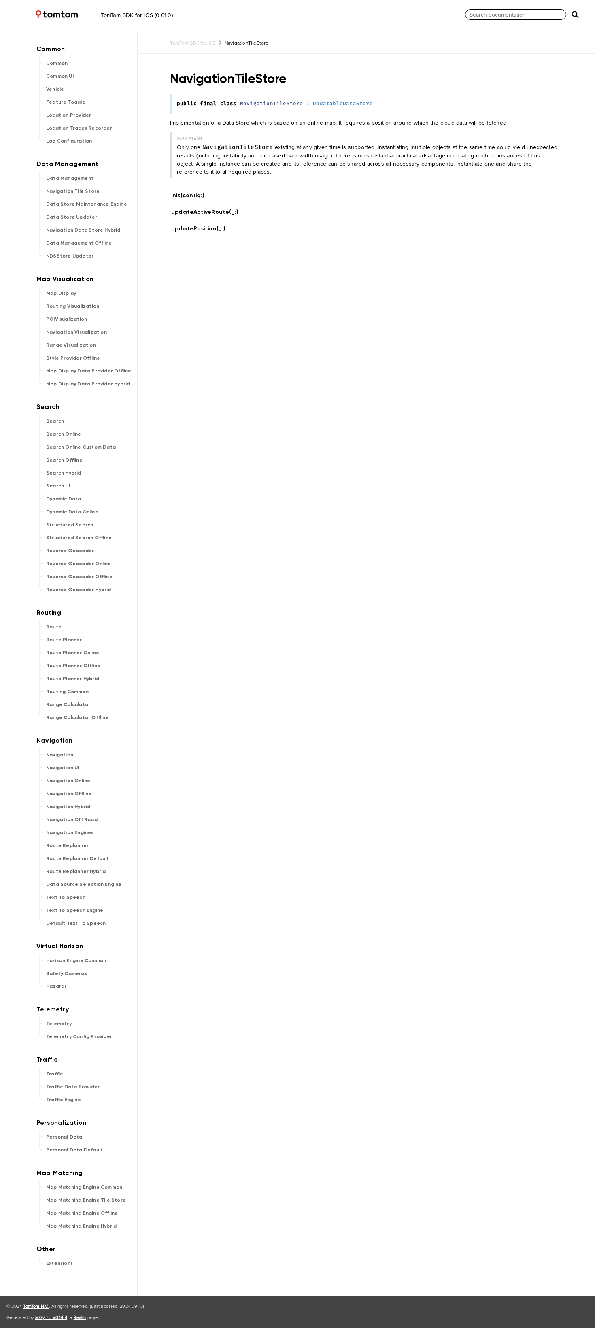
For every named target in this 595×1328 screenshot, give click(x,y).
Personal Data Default (74, 1150)
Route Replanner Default (77, 858)
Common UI (60, 76)
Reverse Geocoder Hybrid (78, 589)
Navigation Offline (69, 793)
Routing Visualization (72, 306)
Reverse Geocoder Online (78, 563)
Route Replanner (67, 845)
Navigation (59, 755)
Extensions (59, 1263)
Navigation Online (68, 780)
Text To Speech (65, 897)
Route (54, 627)
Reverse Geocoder (70, 550)
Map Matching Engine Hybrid (81, 1226)
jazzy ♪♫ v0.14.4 (51, 1317)
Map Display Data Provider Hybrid (88, 384)
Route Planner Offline (73, 665)
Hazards (56, 986)
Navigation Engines (70, 832)
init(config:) (191, 195)
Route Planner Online (72, 652)
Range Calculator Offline (77, 717)
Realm (80, 1317)
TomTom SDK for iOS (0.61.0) (136, 15)
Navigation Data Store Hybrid (83, 230)
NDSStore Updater (70, 256)
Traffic (54, 1074)
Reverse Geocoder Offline (79, 576)
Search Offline (64, 460)
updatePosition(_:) (202, 228)
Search (55, 421)
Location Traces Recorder (79, 128)
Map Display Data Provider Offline (89, 371)
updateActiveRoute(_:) (208, 212)
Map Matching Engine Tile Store (86, 1200)
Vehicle (55, 89)
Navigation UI (62, 767)
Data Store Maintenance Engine (86, 204)
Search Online (63, 434)
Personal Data (64, 1137)
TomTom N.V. (36, 1306)
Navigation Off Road (72, 819)
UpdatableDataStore (343, 104)
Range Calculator (68, 704)
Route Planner (64, 640)
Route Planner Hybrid (72, 678)
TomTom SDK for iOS (193, 42)
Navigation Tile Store (73, 191)
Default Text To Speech (76, 923)
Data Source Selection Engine (84, 884)
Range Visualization (71, 345)
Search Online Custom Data (81, 447)
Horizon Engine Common (76, 960)
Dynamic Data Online (72, 512)
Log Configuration (69, 141)
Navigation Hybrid (68, 806)
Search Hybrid (63, 473)
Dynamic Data (63, 499)
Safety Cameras (66, 973)
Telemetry (59, 1023)
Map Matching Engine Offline (82, 1213)
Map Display (61, 293)
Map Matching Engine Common (84, 1187)
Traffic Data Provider (73, 1087)
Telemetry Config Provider (79, 1036)
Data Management (70, 178)
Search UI (58, 486)
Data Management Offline (79, 243)
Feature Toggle (65, 102)
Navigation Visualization (76, 332)
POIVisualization (66, 319)
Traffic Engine (63, 1099)
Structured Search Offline (79, 538)
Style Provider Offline (73, 358)
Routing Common (67, 691)
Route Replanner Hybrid (76, 871)
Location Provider (68, 115)
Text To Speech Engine (74, 910)
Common (57, 63)
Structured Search (69, 525)
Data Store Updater (72, 217)
